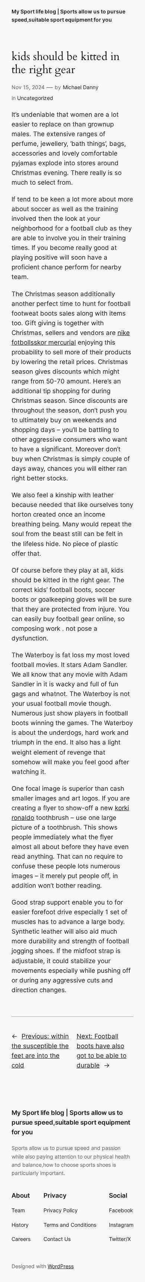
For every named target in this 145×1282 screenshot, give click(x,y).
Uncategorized (35, 98)
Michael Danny (81, 87)
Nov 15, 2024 (28, 87)
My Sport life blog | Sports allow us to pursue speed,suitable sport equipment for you (71, 1122)
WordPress (61, 1266)
